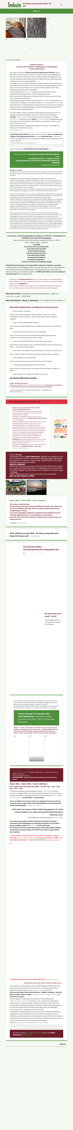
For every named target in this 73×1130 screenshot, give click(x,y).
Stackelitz (27, 92)
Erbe (43, 100)
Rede (49, 100)
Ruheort (43, 102)
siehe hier (36, 536)
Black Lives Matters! (35, 805)
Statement (33, 825)
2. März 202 (45, 791)
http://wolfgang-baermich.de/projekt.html (23, 143)
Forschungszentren (23, 1022)
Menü (37, 11)
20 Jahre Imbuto (53, 979)
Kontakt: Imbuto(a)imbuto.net (50, 165)
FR (64, 300)
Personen (20, 838)
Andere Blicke (42, 119)
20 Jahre (59, 817)
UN (55, 795)
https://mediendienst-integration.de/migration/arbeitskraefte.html (29, 385)
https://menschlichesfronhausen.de (21, 448)
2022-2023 (22, 523)
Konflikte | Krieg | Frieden (40, 1022)
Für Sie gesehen (16, 797)
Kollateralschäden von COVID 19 (20, 1001)
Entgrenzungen (21, 117)
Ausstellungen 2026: (16, 130)
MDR (40, 300)
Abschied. (58, 102)
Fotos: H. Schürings (13, 60)
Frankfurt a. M (14, 119)
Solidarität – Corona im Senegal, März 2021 (45, 994)
